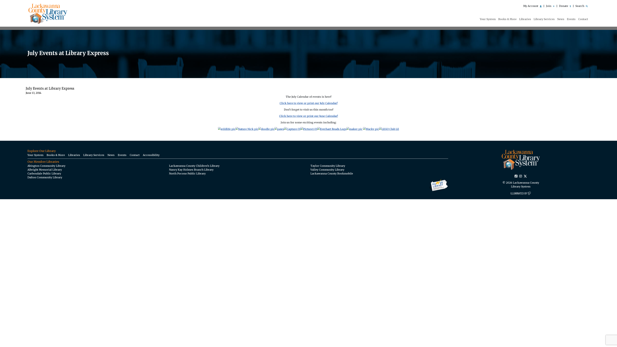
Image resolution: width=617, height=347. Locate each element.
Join (549, 6)
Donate (564, 6)
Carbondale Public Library (44, 173)
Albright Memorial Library (44, 169)
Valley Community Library (327, 169)
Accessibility (151, 155)
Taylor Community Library (327, 165)
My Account (531, 6)
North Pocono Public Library (187, 173)
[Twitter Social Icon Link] (525, 176)
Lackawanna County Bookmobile (331, 173)
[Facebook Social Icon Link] (516, 176)
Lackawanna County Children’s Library (194, 165)
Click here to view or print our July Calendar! (309, 103)
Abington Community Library (46, 165)
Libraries (525, 19)
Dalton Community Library (44, 177)
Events (571, 19)
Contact (583, 19)
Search (580, 6)
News (560, 19)
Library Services (544, 19)
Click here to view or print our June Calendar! (308, 116)
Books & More (507, 19)
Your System (488, 19)
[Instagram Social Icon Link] (520, 176)
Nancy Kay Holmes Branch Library (191, 169)
